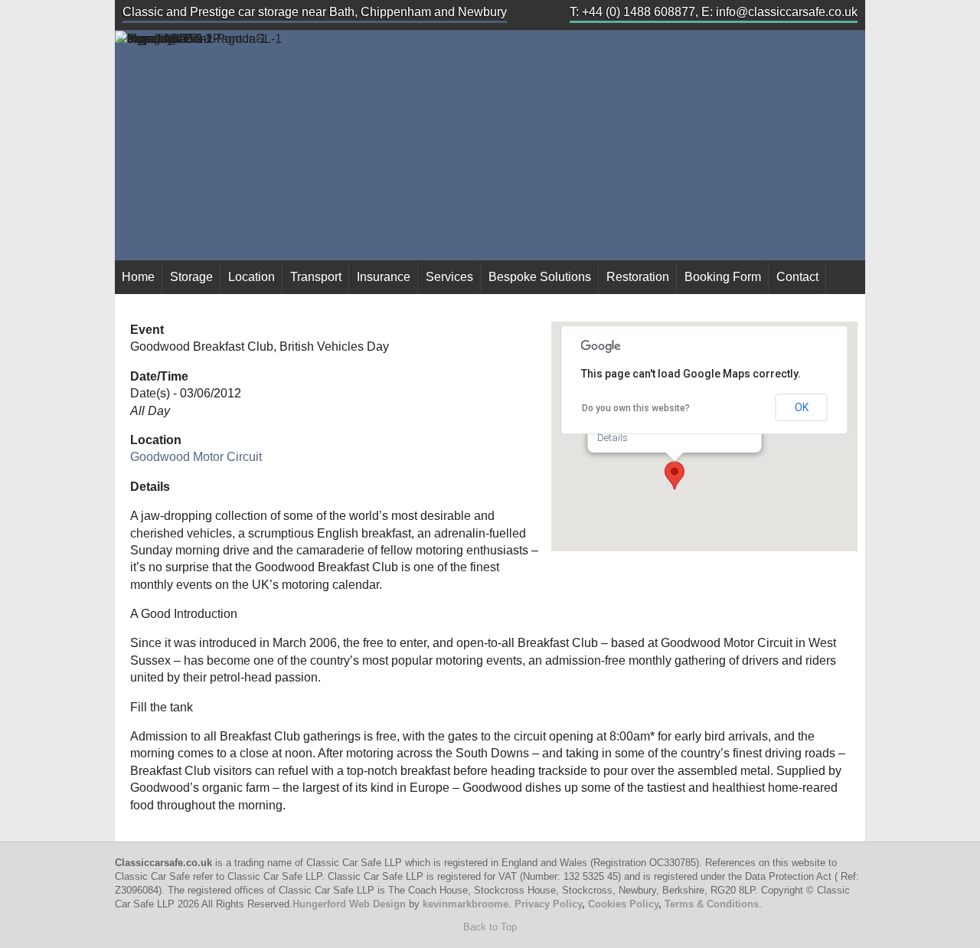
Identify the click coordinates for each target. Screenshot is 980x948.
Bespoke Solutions (539, 276)
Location (251, 276)
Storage (191, 276)
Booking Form (722, 276)
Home (138, 276)
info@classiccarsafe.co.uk (787, 11)
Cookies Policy (623, 904)
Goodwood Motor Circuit (196, 456)
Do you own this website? (636, 408)
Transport (315, 276)
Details (612, 437)
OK (801, 407)
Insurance (383, 276)
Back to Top (490, 927)
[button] (674, 475)
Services (449, 276)
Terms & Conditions (712, 904)
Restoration (637, 276)
